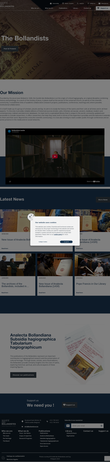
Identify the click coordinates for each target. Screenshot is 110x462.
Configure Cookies (43, 241)
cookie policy (58, 234)
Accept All (66, 241)
